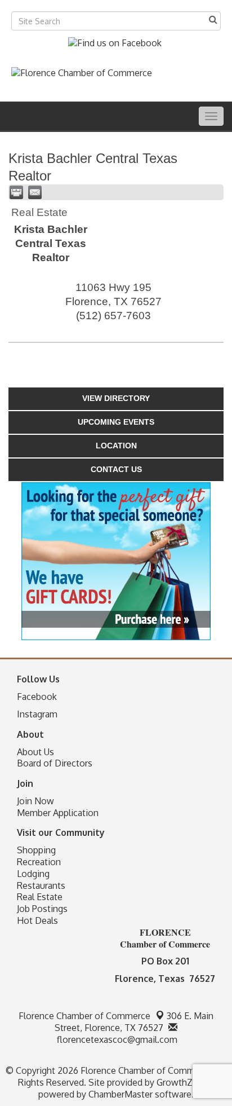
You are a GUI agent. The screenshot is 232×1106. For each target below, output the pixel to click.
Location (116, 445)
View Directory (116, 398)
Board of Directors (54, 763)
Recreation (39, 861)
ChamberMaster (120, 1094)
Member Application (58, 812)
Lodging (33, 873)
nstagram (38, 714)
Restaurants (41, 885)
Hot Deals (37, 920)
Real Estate (40, 896)
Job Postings (42, 908)
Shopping (36, 850)
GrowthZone (182, 1082)
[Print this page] (16, 192)
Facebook (37, 696)
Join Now (35, 801)
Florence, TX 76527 (134, 1021)
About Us (35, 751)
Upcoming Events (116, 421)
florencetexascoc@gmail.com (116, 1039)
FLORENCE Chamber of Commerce (165, 938)
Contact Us (116, 469)
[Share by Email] (35, 192)
